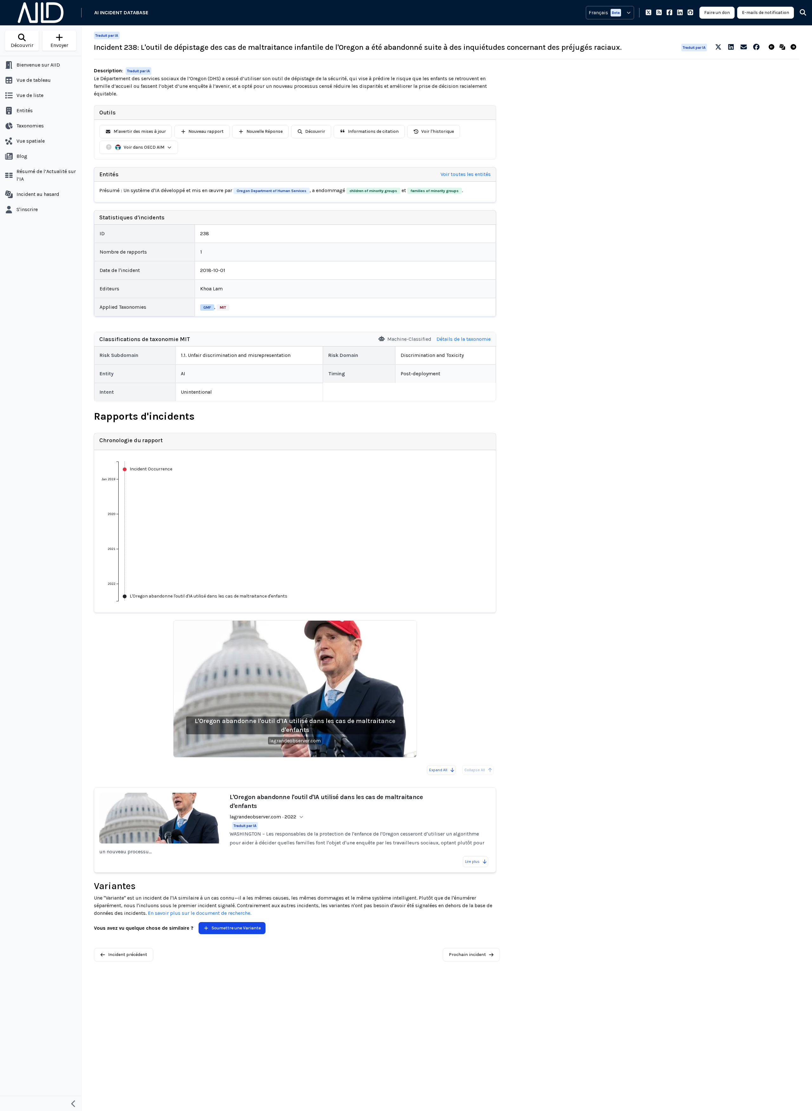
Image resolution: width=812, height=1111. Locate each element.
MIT (223, 307)
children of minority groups (373, 191)
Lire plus (472, 861)
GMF (207, 307)
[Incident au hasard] (784, 47)
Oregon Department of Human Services (271, 191)
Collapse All (474, 770)
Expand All (438, 770)
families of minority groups (434, 191)
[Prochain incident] (795, 47)
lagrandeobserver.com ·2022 (263, 817)
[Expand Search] (799, 12)
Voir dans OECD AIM (144, 147)
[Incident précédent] (773, 47)
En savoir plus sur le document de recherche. (199, 913)
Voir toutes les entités (466, 174)
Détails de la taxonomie (463, 339)
